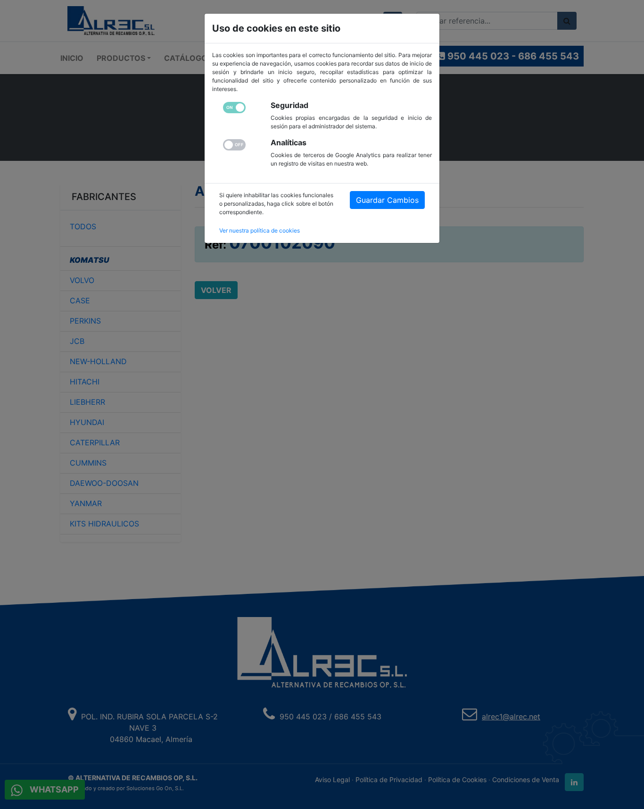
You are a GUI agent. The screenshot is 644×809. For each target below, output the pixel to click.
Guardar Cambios (387, 200)
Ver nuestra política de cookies (259, 230)
